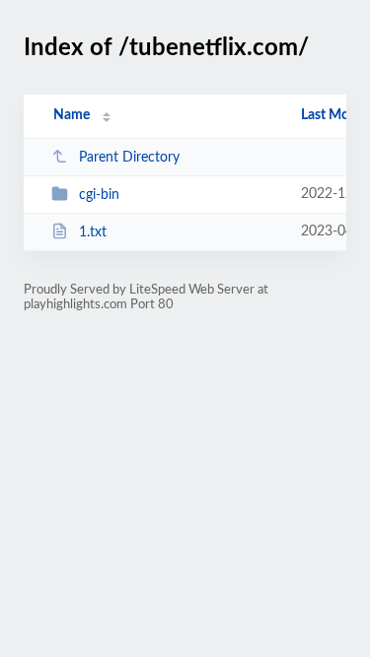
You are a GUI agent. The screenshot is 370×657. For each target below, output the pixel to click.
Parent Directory (129, 157)
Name (71, 115)
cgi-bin (99, 195)
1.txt (93, 232)
